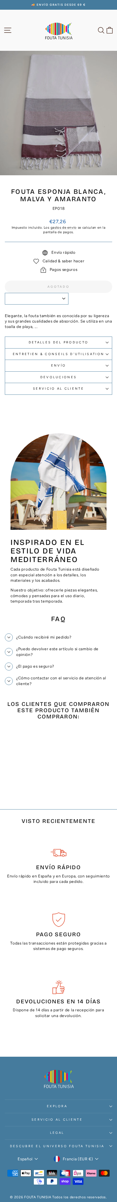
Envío (58, 365)
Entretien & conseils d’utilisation (59, 354)
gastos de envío (64, 227)
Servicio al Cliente (58, 388)
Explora (57, 1106)
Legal (57, 1133)
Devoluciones (58, 377)
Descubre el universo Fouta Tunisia (57, 1146)
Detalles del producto (59, 342)
